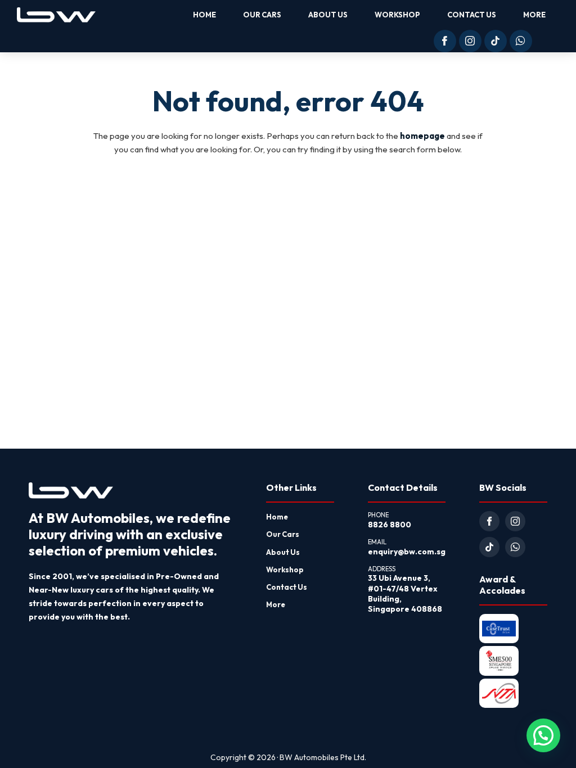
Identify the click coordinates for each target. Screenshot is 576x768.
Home (277, 516)
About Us (283, 552)
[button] (543, 735)
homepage (422, 135)
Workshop (285, 569)
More (275, 604)
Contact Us (286, 586)
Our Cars (282, 534)
